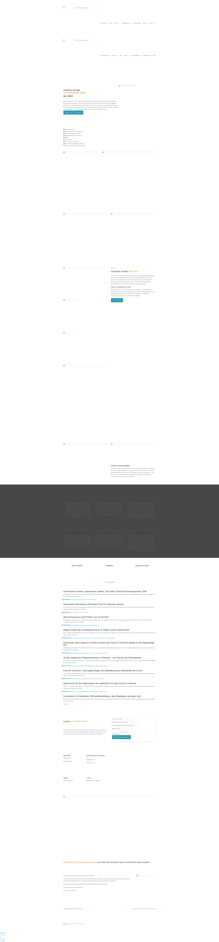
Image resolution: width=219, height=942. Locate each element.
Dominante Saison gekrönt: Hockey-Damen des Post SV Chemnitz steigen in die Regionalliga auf (108, 643)
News (110, 23)
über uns (68, 112)
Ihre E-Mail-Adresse (117, 725)
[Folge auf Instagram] (68, 86)
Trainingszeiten (125, 23)
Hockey (114, 55)
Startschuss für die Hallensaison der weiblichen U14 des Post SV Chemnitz (99, 683)
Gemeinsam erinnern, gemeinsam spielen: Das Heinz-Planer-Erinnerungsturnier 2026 (105, 591)
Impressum (135, 908)
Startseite (103, 23)
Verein (151, 23)
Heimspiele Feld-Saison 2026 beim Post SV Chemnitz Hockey (93, 604)
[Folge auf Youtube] (71, 86)
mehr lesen (117, 300)
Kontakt (78, 112)
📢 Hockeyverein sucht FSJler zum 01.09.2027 (86, 617)
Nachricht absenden (121, 737)
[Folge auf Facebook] (64, 86)
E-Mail (88, 778)
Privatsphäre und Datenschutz (147, 908)
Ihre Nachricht (116, 734)
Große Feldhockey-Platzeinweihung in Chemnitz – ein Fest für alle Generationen (102, 657)
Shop (144, 23)
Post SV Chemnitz (105, 55)
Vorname (114, 719)
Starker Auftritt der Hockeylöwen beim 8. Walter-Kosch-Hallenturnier (96, 630)
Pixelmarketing (137, 23)
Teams (116, 23)
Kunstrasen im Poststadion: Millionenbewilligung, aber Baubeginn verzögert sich (102, 696)
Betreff (114, 728)
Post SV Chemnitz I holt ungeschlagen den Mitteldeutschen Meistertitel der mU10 (102, 670)
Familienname (116, 722)
